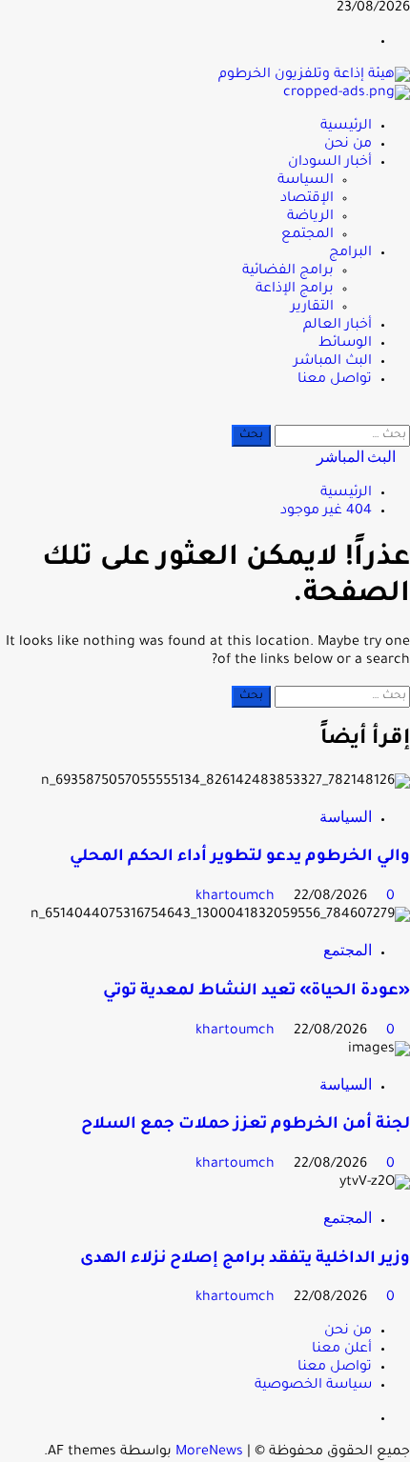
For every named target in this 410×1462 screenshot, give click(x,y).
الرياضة (310, 217)
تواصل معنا (334, 380)
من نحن (348, 144)
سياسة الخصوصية (313, 1385)
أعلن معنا (342, 1349)
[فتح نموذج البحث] (404, 415)
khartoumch (236, 897)
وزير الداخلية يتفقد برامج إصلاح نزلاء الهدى (245, 1260)
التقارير (312, 307)
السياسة (305, 181)
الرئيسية (346, 126)
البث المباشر (333, 362)
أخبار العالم (337, 325)
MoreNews (209, 1452)
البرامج (350, 253)
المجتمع (307, 235)
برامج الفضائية (288, 271)
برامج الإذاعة (295, 289)
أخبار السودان (330, 162)
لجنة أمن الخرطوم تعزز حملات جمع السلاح (245, 1125)
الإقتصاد (307, 199)
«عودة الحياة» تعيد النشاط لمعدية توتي (256, 992)
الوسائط (345, 343)
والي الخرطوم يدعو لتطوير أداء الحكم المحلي (240, 858)
